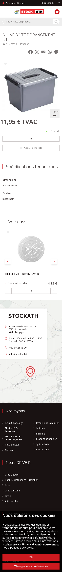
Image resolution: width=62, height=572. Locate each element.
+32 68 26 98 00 (47, 3)
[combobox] (27, 21)
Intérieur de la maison (47, 423)
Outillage (40, 428)
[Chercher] (56, 21)
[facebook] (59, 3)
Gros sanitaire (12, 490)
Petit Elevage (12, 444)
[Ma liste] (56, 11)
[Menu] (5, 11)
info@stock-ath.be (19, 354)
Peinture (40, 433)
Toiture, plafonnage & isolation (21, 479)
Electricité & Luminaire (11, 430)
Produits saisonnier (46, 438)
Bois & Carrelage (14, 423)
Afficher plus (42, 449)
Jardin (8, 496)
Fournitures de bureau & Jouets (13, 438)
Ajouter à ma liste (33, 148)
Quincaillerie (42, 444)
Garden (9, 450)
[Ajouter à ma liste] (5, 64)
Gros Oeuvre (12, 474)
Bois (7, 485)
